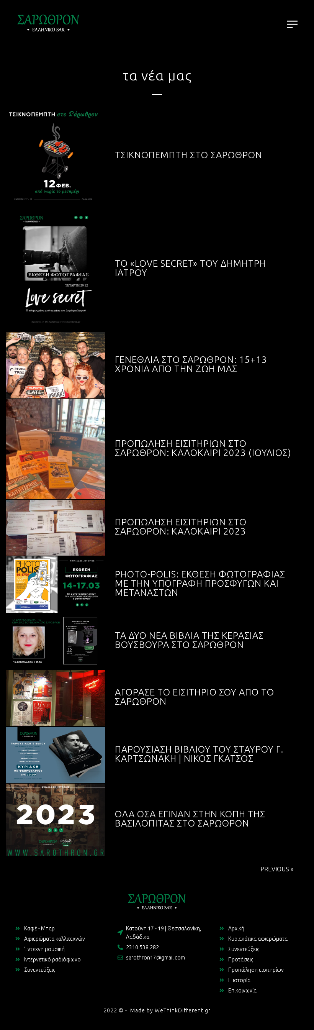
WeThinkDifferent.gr (183, 1010)
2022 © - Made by (129, 1010)
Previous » (276, 869)
